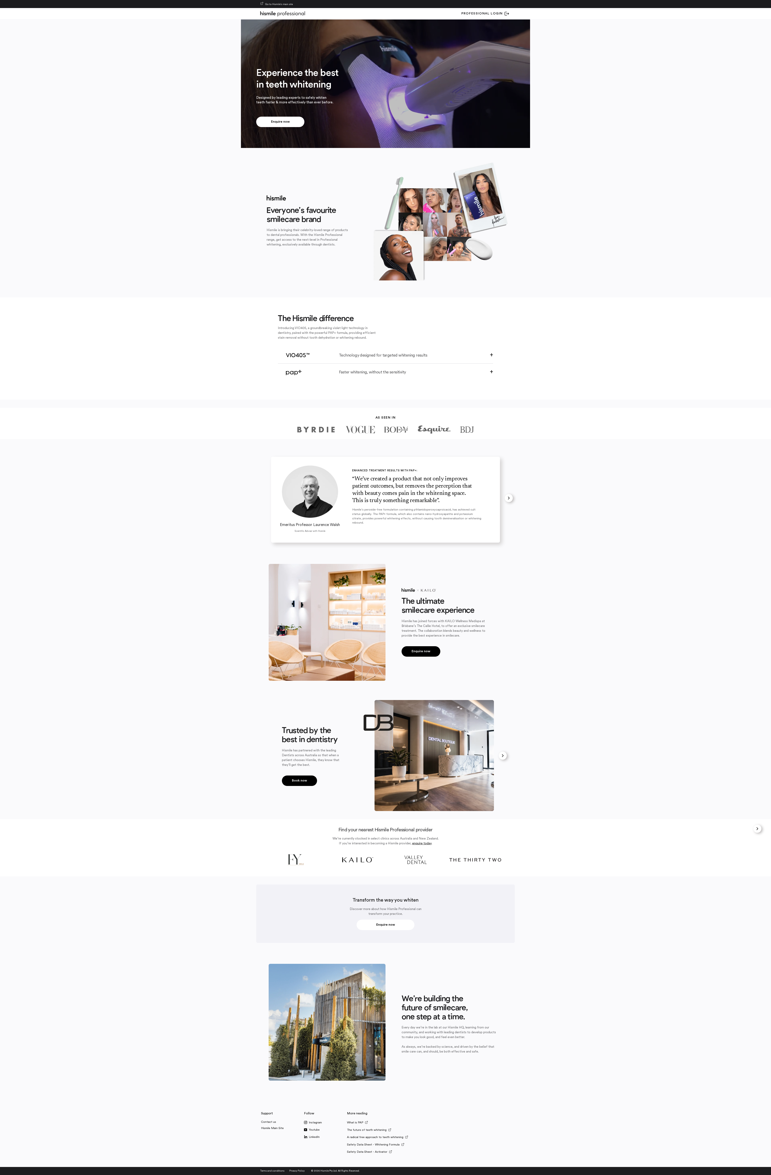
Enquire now (280, 121)
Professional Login (482, 13)
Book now (299, 780)
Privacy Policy (297, 1171)
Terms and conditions (272, 1171)
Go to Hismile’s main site (279, 4)
